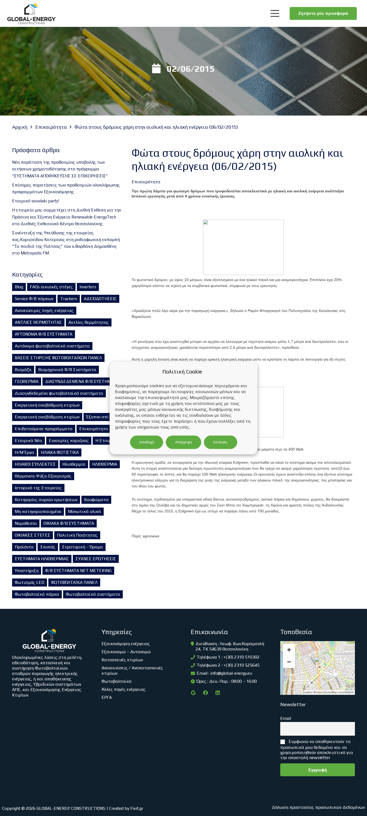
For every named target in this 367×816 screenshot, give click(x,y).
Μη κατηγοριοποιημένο (38, 511)
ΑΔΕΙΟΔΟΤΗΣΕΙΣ (100, 298)
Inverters (88, 286)
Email (285, 718)
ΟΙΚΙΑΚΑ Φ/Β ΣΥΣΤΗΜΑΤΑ (69, 523)
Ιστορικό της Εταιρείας (38, 487)
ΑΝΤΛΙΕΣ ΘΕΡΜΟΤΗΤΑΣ (38, 322)
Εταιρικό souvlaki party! (35, 200)
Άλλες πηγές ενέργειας (124, 689)
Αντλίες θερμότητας (89, 322)
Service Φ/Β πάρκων (34, 298)
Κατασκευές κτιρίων (122, 659)
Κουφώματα (96, 499)
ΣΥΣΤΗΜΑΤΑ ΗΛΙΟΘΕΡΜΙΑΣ (42, 558)
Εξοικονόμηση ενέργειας (126, 643)
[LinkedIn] (217, 693)
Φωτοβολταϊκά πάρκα (37, 594)
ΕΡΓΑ (107, 697)
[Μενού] (275, 13)
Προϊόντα (24, 546)
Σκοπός (47, 546)
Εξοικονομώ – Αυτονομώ (126, 651)
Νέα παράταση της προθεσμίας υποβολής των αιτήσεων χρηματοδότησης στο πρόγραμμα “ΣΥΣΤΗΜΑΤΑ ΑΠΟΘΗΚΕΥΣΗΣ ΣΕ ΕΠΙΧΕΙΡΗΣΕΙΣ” (60, 169)
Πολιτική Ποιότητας (77, 535)
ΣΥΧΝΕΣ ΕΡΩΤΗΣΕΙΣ (95, 558)
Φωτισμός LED (29, 582)
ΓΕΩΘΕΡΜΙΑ (26, 381)
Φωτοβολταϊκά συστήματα (93, 594)
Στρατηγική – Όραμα (82, 546)
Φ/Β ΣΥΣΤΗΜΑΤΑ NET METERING (78, 570)
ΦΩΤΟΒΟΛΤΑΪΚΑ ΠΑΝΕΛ (74, 582)
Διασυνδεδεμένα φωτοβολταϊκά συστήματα (59, 393)
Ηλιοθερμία (73, 464)
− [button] (289, 662)
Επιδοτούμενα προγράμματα (44, 428)
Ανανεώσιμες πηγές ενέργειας (44, 310)
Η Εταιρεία (106, 440)
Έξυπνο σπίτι (99, 416)
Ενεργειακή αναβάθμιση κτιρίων (47, 405)
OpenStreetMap (326, 692)
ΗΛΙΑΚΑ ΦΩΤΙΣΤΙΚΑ (60, 452)
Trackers (68, 298)
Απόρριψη (183, 442)
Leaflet (307, 692)
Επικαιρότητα (93, 428)
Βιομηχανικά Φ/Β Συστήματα (67, 369)
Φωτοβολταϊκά (117, 681)
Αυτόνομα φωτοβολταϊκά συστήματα (52, 345)
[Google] (193, 693)
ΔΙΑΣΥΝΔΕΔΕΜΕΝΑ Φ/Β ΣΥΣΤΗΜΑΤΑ (82, 381)
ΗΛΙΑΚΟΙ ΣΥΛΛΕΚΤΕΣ (35, 464)
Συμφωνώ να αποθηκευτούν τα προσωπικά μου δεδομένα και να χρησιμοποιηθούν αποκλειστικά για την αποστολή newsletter (316, 749)
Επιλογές (220, 442)
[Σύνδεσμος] (31, 13)
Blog (19, 286)
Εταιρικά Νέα (28, 440)
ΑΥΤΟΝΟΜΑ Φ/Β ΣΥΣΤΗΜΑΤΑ (43, 334)
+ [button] (289, 650)
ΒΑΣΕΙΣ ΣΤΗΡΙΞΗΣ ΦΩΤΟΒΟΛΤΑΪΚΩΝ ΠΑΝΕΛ (58, 357)
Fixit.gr (136, 808)
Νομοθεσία (26, 523)
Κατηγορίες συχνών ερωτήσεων (46, 499)
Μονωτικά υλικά (84, 511)
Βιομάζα (23, 369)
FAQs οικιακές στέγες (51, 286)
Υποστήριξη (26, 570)
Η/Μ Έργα (24, 452)
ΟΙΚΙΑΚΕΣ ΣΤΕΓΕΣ (32, 535)
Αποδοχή (146, 442)
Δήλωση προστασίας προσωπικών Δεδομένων (318, 807)
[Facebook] (205, 693)
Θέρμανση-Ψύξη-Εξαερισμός (43, 476)
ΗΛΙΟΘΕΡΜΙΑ (104, 464)
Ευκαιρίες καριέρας (69, 440)
